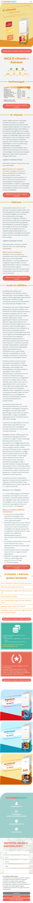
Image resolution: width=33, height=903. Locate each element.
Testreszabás (16, 896)
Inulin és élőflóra (16, 285)
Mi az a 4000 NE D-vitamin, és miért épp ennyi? (16, 583)
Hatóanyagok (16, 81)
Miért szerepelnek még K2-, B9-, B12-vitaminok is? (16, 592)
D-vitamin (16, 114)
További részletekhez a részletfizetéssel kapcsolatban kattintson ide (13, 645)
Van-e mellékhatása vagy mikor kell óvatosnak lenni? (16, 601)
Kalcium (16, 202)
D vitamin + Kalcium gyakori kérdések (16, 576)
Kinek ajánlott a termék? (9, 597)
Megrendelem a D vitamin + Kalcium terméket (16, 51)
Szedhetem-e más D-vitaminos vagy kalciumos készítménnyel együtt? (16, 611)
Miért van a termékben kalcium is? (12, 587)
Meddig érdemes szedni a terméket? (13, 606)
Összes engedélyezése (16, 899)
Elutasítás (17, 893)
